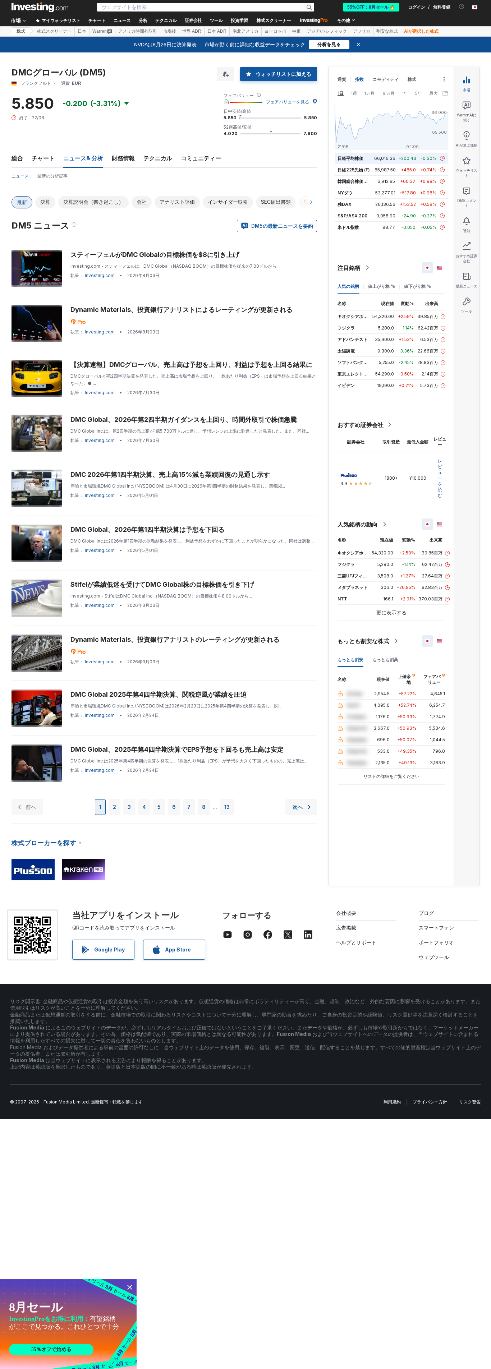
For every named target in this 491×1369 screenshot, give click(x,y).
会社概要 (346, 913)
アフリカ (361, 31)
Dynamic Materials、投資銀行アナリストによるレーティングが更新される (181, 309)
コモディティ (386, 79)
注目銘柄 (349, 267)
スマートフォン (436, 928)
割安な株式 (387, 31)
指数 (359, 79)
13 (227, 807)
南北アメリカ (245, 31)
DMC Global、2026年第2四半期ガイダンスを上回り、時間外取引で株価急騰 (183, 419)
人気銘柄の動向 (358, 524)
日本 (82, 31)
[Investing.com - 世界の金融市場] (40, 7)
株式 (21, 31)
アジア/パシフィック (327, 31)
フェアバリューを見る (287, 102)
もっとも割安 (350, 659)
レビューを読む (440, 478)
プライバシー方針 (430, 1102)
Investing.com (100, 275)
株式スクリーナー (274, 20)
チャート (43, 158)
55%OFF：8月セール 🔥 (371, 7)
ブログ (426, 913)
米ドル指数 (348, 227)
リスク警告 (470, 1102)
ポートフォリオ (436, 942)
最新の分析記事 (52, 176)
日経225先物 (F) (354, 169)
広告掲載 (346, 928)
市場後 (169, 31)
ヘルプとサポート (356, 942)
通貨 (342, 79)
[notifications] (462, 6)
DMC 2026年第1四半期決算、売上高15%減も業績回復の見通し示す (170, 474)
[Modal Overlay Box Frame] (68, 1324)
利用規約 (392, 1102)
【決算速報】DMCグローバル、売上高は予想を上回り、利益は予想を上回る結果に (191, 364)
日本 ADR (216, 31)
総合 (17, 158)
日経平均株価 (350, 158)
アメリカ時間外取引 (137, 31)
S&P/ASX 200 (352, 215)
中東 (296, 31)
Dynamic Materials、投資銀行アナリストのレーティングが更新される (175, 639)
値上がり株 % (381, 286)
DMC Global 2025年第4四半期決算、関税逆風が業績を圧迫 (158, 694)
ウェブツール (434, 957)
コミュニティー (201, 158)
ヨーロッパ (275, 31)
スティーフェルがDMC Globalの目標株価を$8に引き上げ (154, 254)
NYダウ (345, 192)
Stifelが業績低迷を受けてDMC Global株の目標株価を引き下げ (162, 584)
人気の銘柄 (348, 286)
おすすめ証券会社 (361, 424)
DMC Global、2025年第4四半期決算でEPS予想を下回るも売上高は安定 (177, 749)
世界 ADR (191, 31)
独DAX (345, 204)
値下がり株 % (417, 286)
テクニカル (157, 158)
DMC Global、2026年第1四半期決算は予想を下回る (147, 529)
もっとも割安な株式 (363, 641)
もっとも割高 (385, 659)
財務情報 (123, 158)
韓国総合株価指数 (355, 181)
